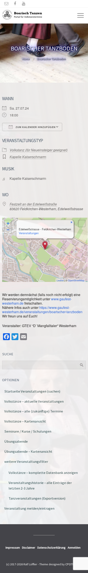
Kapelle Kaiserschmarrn (28, 156)
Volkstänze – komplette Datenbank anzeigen (43, 472)
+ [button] (8, 223)
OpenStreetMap (76, 280)
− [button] (8, 229)
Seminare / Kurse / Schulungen (27, 431)
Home (26, 59)
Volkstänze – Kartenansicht (25, 421)
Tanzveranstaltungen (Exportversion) (37, 498)
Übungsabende (16, 441)
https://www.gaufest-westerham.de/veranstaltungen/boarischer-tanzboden (42, 309)
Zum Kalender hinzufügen (35, 127)
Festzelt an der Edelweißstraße (33, 204)
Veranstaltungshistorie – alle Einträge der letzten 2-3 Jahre (40, 485)
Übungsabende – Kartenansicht (28, 451)
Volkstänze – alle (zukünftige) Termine (33, 411)
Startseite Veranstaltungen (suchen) (32, 391)
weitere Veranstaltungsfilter (26, 461)
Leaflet (60, 280)
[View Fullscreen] (82, 223)
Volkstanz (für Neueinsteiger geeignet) (38, 149)
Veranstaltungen (29, 233)
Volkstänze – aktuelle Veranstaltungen (34, 401)
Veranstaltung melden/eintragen (29, 508)
